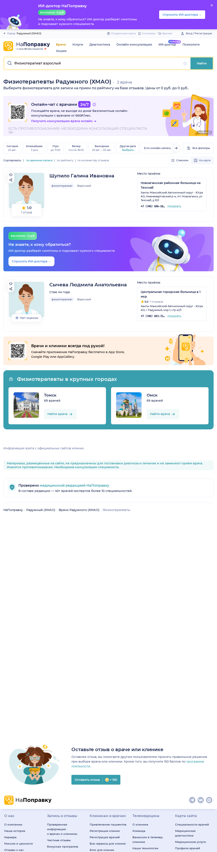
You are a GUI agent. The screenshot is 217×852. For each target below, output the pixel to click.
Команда (138, 831)
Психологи (191, 44)
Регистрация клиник (105, 831)
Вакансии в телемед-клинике (147, 839)
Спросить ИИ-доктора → (31, 261)
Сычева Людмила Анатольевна (88, 285)
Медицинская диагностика (185, 833)
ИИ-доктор (167, 44)
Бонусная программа (62, 846)
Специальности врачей (192, 824)
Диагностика (99, 44)
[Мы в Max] (209, 800)
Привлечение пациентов (108, 824)
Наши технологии (145, 848)
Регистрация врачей (105, 837)
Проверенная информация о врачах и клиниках (62, 829)
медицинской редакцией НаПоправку (74, 485)
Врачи (61, 44)
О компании (13, 824)
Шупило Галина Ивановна (81, 176)
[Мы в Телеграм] (192, 800)
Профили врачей (187, 848)
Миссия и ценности (18, 843)
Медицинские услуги (190, 842)
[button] (97, 63)
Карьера (10, 837)
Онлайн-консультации (134, 44)
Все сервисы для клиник (108, 843)
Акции (61, 51)
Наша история (14, 831)
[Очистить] (185, 63)
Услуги (77, 44)
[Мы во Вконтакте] (201, 800)
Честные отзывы (59, 840)
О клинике (140, 824)
